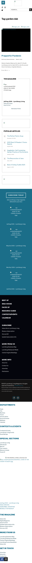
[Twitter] (2, 10)
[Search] (30, 9)
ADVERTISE (11, 506)
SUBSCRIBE (3, 506)
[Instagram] (5, 7)
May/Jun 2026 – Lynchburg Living (16, 245)
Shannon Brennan (10, 59)
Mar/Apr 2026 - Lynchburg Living (16, 267)
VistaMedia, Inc (18, 385)
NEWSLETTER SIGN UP (7, 508)
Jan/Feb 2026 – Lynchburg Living (16, 289)
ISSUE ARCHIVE (4, 505)
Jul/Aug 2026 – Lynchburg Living (14, 101)
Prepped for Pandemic (11, 56)
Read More (6, 70)
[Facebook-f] (2, 7)
